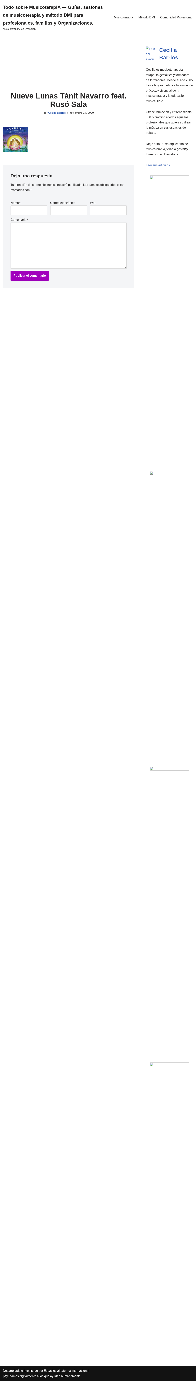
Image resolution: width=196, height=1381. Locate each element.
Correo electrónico (62, 202)
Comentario (19, 219)
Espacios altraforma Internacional (66, 1370)
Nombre (16, 202)
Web (93, 202)
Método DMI (146, 17)
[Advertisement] (68, 63)
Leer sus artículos (158, 165)
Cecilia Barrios (57, 112)
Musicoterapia (123, 17)
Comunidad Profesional (176, 17)
